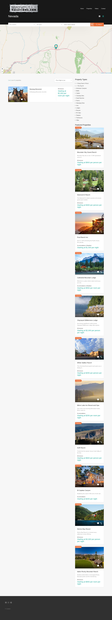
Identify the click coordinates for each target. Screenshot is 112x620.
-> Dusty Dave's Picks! (82, 83)
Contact (103, 8)
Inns (77, 105)
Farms (78, 100)
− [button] (2, 71)
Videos (96, 8)
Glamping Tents (80, 103)
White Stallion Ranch (84, 363)
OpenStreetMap (108, 73)
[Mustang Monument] (56, 46)
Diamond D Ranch (83, 195)
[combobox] (22, 24)
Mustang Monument (36, 89)
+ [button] (2, 69)
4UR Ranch (81, 448)
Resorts (78, 110)
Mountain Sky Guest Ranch (87, 152)
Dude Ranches (80, 98)
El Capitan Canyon (83, 490)
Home (82, 8)
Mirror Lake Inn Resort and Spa (88, 405)
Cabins (78, 93)
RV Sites (78, 112)
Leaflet (102, 73)
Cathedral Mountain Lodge (86, 278)
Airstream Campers (81, 88)
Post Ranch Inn (82, 237)
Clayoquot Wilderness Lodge (87, 320)
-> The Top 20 (80, 86)
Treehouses (79, 117)
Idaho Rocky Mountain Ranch (87, 571)
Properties (89, 8)
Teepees (78, 115)
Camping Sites (80, 95)
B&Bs (77, 90)
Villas (77, 120)
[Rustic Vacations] (23, 14)
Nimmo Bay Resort (83, 529)
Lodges (78, 108)
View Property (17, 99)
